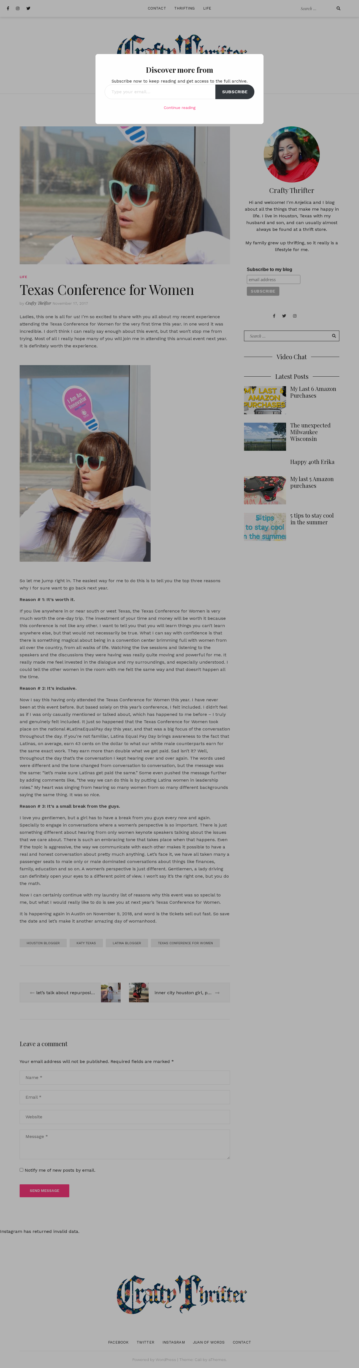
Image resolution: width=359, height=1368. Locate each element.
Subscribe (235, 91)
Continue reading (179, 107)
